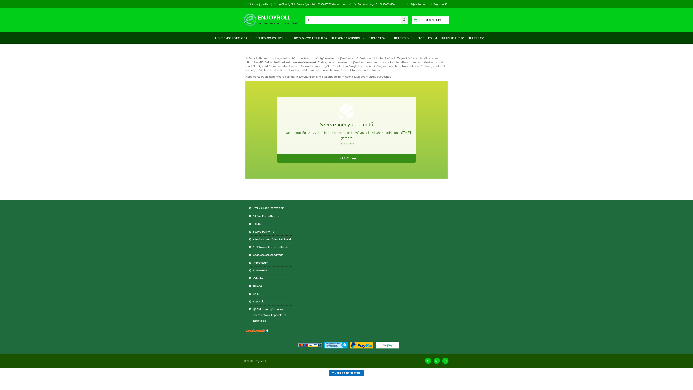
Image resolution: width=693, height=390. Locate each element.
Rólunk (257, 224)
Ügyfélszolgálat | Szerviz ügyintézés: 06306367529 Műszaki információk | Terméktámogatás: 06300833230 (336, 4)
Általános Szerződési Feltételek (272, 239)
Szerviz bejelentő (263, 231)
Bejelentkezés (418, 4)
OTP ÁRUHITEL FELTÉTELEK (268, 208)
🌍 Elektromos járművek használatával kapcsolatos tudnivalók (269, 315)
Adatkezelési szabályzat (268, 255)
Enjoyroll (274, 17)
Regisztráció (440, 4)
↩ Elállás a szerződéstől (346, 372)
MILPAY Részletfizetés (266, 216)
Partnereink (260, 270)
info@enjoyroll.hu (259, 4)
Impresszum (261, 263)
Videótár (258, 278)
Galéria (257, 286)
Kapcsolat (259, 301)
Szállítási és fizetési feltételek (271, 247)
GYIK (256, 294)
